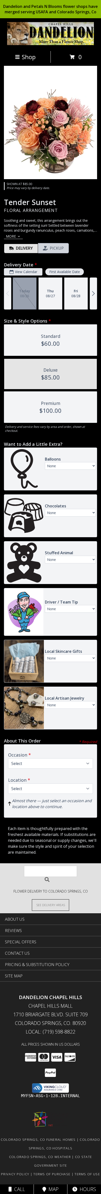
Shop (29, 57)
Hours (86, 1189)
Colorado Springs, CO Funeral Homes (38, 1139)
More (11, 236)
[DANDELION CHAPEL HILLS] (50, 43)
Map (52, 1189)
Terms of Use (87, 1174)
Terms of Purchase (51, 1174)
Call (18, 1189)
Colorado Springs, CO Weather (40, 1157)
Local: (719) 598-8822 (50, 1031)
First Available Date (64, 271)
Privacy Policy (15, 1174)
